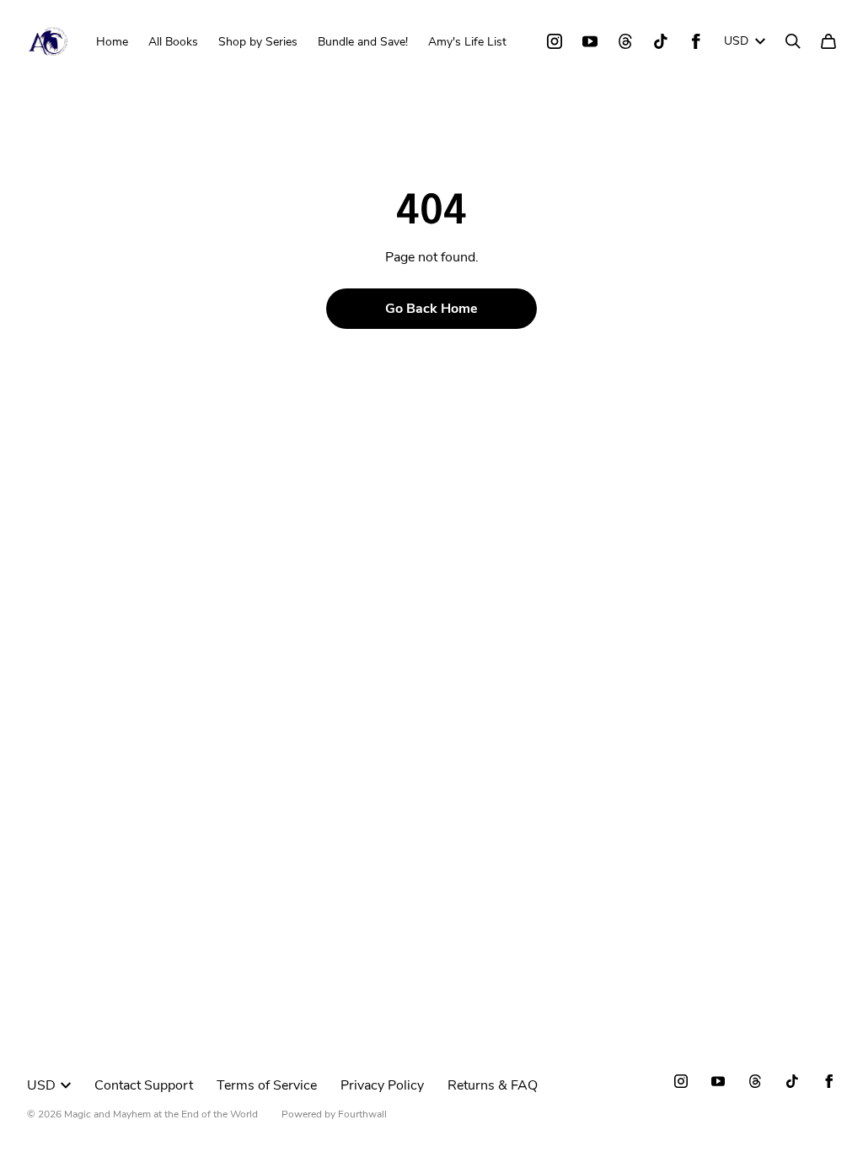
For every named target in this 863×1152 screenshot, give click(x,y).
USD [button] (736, 41)
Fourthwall (362, 1114)
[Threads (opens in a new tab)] (625, 41)
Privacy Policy (382, 1085)
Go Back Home (431, 308)
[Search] (793, 41)
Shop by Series (257, 42)
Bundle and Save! (363, 42)
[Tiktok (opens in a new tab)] (660, 41)
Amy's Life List (467, 42)
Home (112, 42)
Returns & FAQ (493, 1085)
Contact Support (143, 1085)
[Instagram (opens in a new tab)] (554, 41)
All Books (173, 42)
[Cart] (828, 41)
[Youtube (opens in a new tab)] (590, 41)
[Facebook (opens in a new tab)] (696, 41)
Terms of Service (267, 1085)
